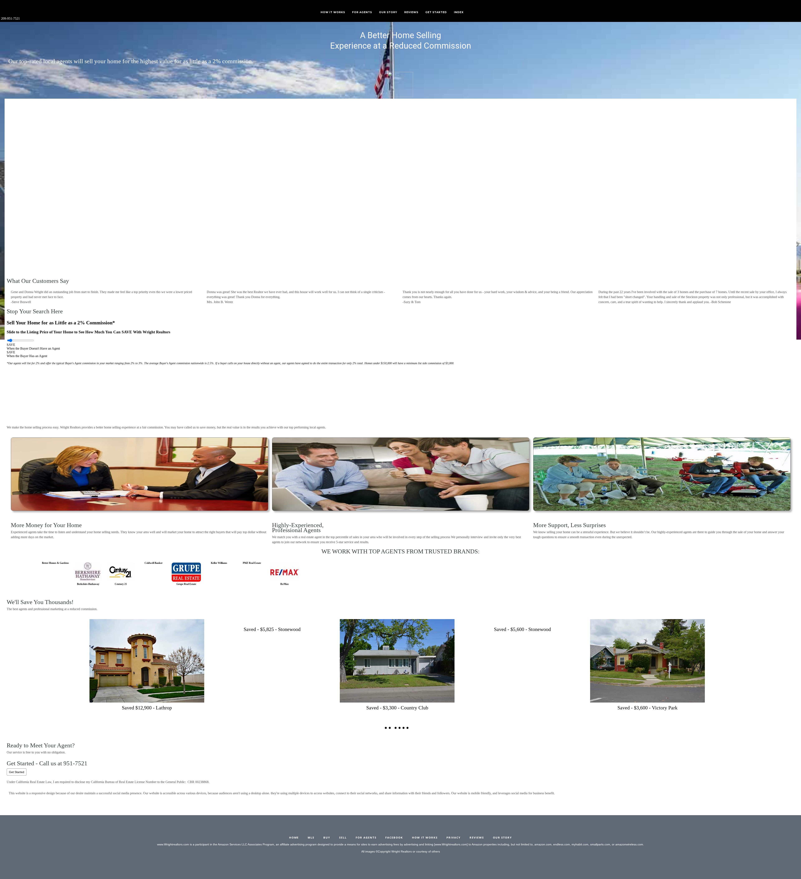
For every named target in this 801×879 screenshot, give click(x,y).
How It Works (333, 12)
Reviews (411, 12)
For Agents (362, 12)
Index (458, 12)
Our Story (388, 12)
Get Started (16, 772)
